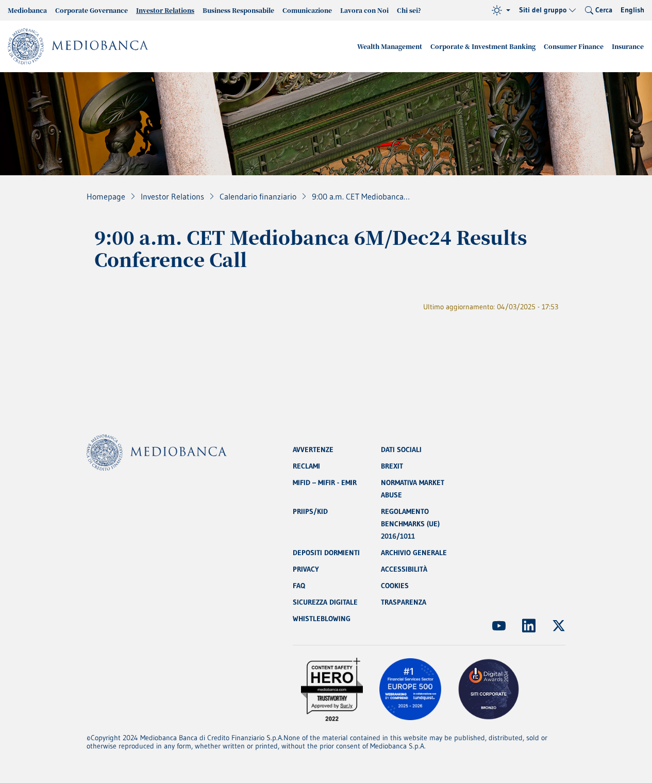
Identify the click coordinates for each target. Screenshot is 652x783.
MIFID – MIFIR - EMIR (325, 482)
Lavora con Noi (364, 10)
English (632, 9)
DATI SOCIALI (401, 449)
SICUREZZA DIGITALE (325, 602)
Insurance (628, 46)
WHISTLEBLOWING (321, 618)
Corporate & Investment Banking (483, 46)
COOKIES (395, 585)
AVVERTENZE (313, 449)
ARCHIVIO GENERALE (414, 552)
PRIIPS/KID (310, 511)
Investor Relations (165, 10)
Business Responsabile (238, 10)
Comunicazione (307, 10)
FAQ (299, 585)
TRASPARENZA (403, 602)
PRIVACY (306, 569)
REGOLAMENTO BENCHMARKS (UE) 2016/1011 (410, 524)
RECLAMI (306, 466)
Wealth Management (389, 46)
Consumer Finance (574, 46)
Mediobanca (27, 10)
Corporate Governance (91, 10)
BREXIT (392, 466)
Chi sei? (409, 10)
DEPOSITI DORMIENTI (326, 552)
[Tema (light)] (501, 10)
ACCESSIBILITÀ (404, 569)
